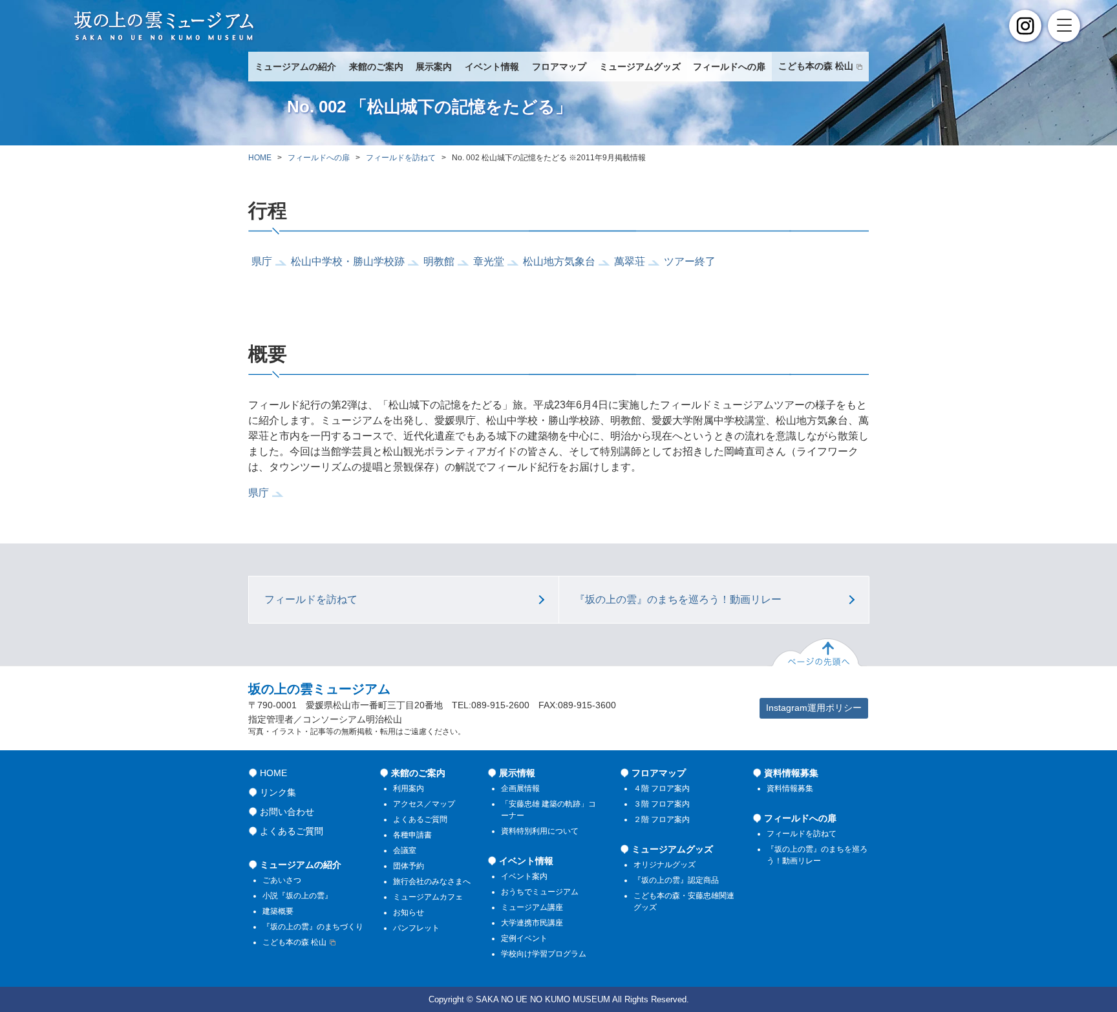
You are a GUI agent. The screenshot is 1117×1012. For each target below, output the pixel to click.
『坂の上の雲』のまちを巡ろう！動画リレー (678, 599)
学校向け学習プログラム (543, 953)
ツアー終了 (690, 261)
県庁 (261, 261)
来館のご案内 (376, 67)
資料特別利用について (540, 831)
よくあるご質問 (291, 831)
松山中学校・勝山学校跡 (348, 261)
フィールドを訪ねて (401, 157)
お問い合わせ (287, 811)
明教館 (438, 261)
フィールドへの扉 (729, 67)
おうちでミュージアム (540, 891)
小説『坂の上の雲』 (297, 895)
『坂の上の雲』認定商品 (676, 880)
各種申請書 (412, 834)
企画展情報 (520, 788)
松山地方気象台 (559, 261)
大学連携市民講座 (532, 922)
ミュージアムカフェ (428, 896)
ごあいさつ (281, 880)
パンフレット (416, 928)
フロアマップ (559, 67)
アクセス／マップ (424, 803)
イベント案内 (524, 876)
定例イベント (524, 938)
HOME (259, 157)
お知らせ (408, 912)
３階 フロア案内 (661, 803)
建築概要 (277, 911)
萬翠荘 (629, 261)
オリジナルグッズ (664, 864)
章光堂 (488, 261)
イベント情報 (492, 67)
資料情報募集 (791, 773)
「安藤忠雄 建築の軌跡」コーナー (548, 809)
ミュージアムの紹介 (295, 67)
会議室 (404, 850)
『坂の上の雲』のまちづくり (312, 926)
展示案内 (434, 67)
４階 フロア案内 (661, 788)
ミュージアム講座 (532, 907)
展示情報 (517, 773)
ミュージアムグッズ (640, 67)
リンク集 (278, 792)
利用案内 (408, 788)
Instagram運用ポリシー (814, 707)
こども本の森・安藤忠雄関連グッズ (683, 901)
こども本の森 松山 (815, 66)
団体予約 (408, 865)
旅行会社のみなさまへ (432, 881)
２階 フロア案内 (661, 819)
